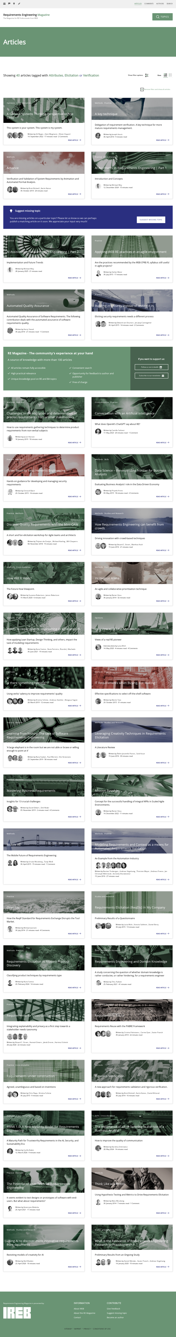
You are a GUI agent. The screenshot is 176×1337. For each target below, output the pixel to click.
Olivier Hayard (64, 134)
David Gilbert (34, 808)
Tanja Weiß (48, 861)
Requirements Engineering (26, 16)
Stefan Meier (117, 272)
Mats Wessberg (118, 1201)
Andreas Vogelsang (128, 871)
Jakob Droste (48, 1042)
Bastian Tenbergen (111, 871)
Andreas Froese (157, 871)
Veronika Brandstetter (121, 874)
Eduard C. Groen (124, 544)
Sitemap (68, 1329)
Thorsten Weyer (143, 871)
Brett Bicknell (34, 188)
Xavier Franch (157, 1032)
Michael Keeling (59, 541)
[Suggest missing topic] (14, 3)
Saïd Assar (140, 753)
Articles (138, 3)
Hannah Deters (36, 1042)
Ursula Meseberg (36, 861)
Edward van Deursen (125, 323)
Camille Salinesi (118, 430)
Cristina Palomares (132, 1032)
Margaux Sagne (71, 700)
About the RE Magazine (84, 1313)
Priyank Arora (117, 490)
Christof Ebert (29, 491)
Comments (148, 3)
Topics (164, 16)
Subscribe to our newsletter (150, 375)
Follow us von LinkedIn (150, 367)
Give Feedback (113, 1308)
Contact (77, 1317)
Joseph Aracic (117, 134)
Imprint (77, 1329)
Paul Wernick (52, 757)
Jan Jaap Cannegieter (143, 323)
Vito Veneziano (65, 757)
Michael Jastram (30, 928)
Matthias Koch (137, 544)
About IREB (79, 1308)
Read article (73, 140)
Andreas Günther (57, 700)
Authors (160, 3)
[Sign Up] (4, 3)
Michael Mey (117, 185)
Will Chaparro (72, 541)
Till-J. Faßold (116, 982)
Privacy (87, 1329)
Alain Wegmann (51, 134)
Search (170, 3)
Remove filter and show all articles (157, 89)
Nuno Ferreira (53, 649)
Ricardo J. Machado (67, 649)
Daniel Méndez (130, 1261)
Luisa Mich (121, 646)
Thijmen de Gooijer (44, 541)
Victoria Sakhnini (141, 924)
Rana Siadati (41, 757)
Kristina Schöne (42, 700)
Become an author (115, 1317)
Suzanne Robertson (37, 595)
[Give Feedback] (9, 3)
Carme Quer (146, 1032)
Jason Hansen (29, 437)
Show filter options (135, 75)
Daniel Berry (153, 924)
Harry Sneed (29, 329)
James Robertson (52, 595)
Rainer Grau (116, 595)
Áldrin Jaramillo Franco (126, 753)
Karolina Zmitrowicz (120, 1147)
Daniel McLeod (153, 1093)
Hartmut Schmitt (61, 1042)
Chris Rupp (33, 1093)
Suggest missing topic (151, 220)
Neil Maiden (28, 1261)
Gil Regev (40, 134)
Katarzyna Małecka (31, 1207)
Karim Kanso (46, 188)
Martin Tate (116, 700)
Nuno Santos (41, 649)
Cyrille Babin (29, 1150)
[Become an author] (19, 3)
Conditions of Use (102, 1329)
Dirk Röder (45, 808)
